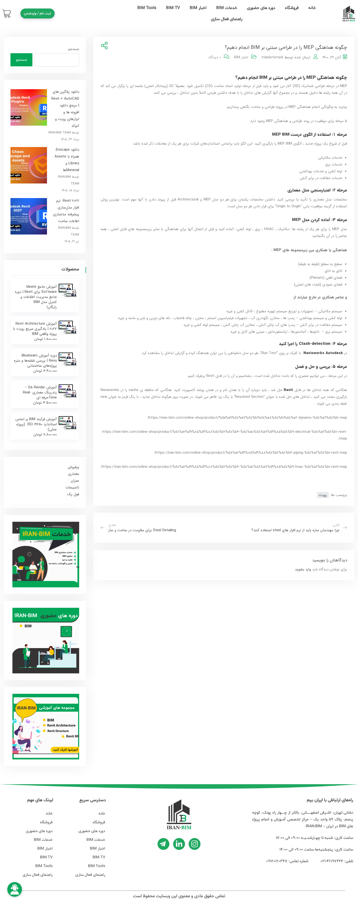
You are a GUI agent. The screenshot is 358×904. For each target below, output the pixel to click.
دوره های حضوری (261, 8)
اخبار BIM (198, 8)
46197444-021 (331, 861)
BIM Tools (146, 8)
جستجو (73, 49)
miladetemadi (272, 57)
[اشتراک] (103, 46)
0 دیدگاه (214, 57)
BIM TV (173, 8)
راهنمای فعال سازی (226, 19)
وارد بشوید (303, 569)
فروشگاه (292, 8)
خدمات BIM (226, 8)
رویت (323, 495)
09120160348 (276, 861)
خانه (312, 8)
